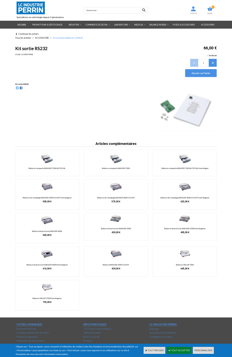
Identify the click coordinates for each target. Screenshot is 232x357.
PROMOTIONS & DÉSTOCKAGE (47, 24)
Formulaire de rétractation (30, 340)
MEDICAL (138, 24)
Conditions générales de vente (33, 332)
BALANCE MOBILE (158, 24)
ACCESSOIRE (42, 37)
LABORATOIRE (121, 24)
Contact (87, 340)
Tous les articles (23, 37)
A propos (154, 328)
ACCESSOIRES (207, 24)
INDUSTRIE (74, 24)
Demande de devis (26, 328)
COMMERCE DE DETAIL (96, 24)
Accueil (22, 24)
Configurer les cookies (161, 336)
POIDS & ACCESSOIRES (184, 24)
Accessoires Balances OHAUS (68, 37)
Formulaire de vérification (163, 332)
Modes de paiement (27, 336)
